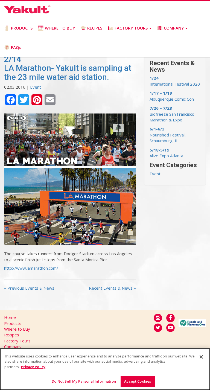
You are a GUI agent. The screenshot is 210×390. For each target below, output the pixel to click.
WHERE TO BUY (60, 28)
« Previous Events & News (29, 288)
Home (10, 317)
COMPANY (174, 28)
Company (13, 346)
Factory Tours (17, 341)
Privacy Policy (33, 366)
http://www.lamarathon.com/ (31, 268)
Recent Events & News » (112, 288)
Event (35, 87)
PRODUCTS (22, 28)
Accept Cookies (137, 381)
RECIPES (94, 28)
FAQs (16, 47)
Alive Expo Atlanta (166, 152)
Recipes (11, 334)
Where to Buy (17, 329)
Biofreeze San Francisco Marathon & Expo (172, 114)
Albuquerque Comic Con (172, 95)
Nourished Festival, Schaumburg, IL (168, 134)
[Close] (201, 357)
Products (12, 323)
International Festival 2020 (175, 80)
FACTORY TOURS (132, 28)
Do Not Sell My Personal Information (84, 381)
